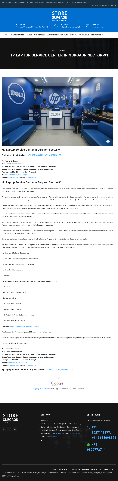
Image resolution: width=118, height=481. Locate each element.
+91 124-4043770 (74, 433)
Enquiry (73, 35)
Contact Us (84, 35)
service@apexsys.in (98, 27)
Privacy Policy (97, 35)
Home (6, 35)
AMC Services (39, 35)
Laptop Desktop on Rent (57, 35)
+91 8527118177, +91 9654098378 (70, 27)
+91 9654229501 (52, 436)
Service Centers (17, 35)
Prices (29, 35)
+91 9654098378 (58, 433)
